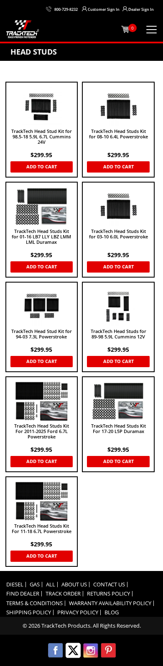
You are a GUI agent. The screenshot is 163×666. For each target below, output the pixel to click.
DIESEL (14, 584)
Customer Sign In (104, 9)
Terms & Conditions (34, 603)
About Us (74, 584)
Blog (111, 612)
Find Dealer (22, 593)
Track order (63, 593)
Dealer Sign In (141, 9)
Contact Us (109, 584)
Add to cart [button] (41, 166)
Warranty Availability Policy (110, 603)
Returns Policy (108, 593)
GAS (35, 584)
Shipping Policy (28, 612)
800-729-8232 (66, 9)
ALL (50, 584)
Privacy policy (77, 612)
